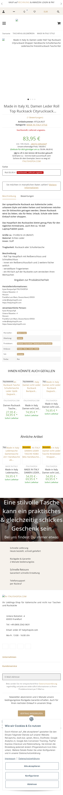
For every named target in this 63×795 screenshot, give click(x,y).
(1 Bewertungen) (35, 117)
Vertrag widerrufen (31, 713)
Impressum (10, 758)
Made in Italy (22, 333)
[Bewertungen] (11, 402)
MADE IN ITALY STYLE (37, 124)
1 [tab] (28, 99)
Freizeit (20, 349)
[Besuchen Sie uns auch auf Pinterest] (13, 646)
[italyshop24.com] (31, 23)
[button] (2, 4)
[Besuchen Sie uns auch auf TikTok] (28, 646)
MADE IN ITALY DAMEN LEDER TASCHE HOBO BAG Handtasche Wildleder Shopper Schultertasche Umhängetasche (31, 471)
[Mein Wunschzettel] (34, 11)
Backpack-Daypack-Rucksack (43, 344)
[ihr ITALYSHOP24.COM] (14, 596)
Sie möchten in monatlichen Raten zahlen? (31, 186)
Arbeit (36, 349)
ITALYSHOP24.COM (31, 161)
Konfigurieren (32, 775)
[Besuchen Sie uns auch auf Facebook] (5, 646)
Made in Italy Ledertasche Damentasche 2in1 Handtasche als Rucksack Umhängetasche (11, 471)
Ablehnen (32, 784)
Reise (25, 349)
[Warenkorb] (59, 23)
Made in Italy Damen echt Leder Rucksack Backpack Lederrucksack (31, 407)
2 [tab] (30, 99)
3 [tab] (32, 99)
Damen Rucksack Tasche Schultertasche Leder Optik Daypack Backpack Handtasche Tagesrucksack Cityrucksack (11, 407)
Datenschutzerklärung (48, 683)
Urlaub (31, 349)
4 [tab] (34, 99)
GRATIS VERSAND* (39, 144)
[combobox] (31, 172)
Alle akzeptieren (32, 766)
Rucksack (20, 354)
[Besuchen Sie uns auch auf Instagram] (20, 646)
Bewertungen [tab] (27, 196)
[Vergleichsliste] (24, 11)
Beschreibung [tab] (9, 196)
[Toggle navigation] (4, 23)
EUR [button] (46, 11)
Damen (20, 338)
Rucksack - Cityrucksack (25, 344)
